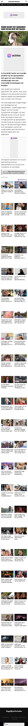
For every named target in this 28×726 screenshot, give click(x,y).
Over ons (14, 719)
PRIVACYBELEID (5, 717)
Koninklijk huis (19, 4)
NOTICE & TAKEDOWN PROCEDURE (18, 717)
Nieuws (4, 4)
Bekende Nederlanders (11, 4)
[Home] (2, 4)
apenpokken (5, 177)
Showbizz (24, 4)
